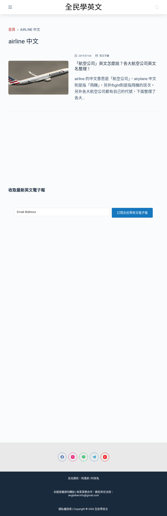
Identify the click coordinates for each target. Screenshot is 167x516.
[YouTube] (105, 457)
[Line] (83, 457)
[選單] (10, 7)
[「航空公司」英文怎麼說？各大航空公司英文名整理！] (38, 78)
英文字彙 (104, 55)
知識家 (85, 478)
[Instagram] (72, 457)
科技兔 (95, 478)
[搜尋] (157, 7)
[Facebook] (62, 457)
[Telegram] (94, 457)
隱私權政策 (65, 508)
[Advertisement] (83, 150)
